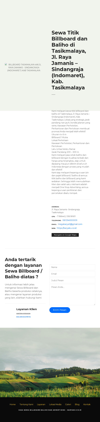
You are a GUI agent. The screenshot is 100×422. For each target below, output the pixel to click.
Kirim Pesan (59, 310)
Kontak (86, 404)
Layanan (41, 404)
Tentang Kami (26, 404)
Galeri (68, 404)
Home (13, 404)
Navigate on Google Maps (65, 235)
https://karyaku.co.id (66, 228)
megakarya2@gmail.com (70, 224)
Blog (77, 404)
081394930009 (69, 220)
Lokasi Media (55, 404)
